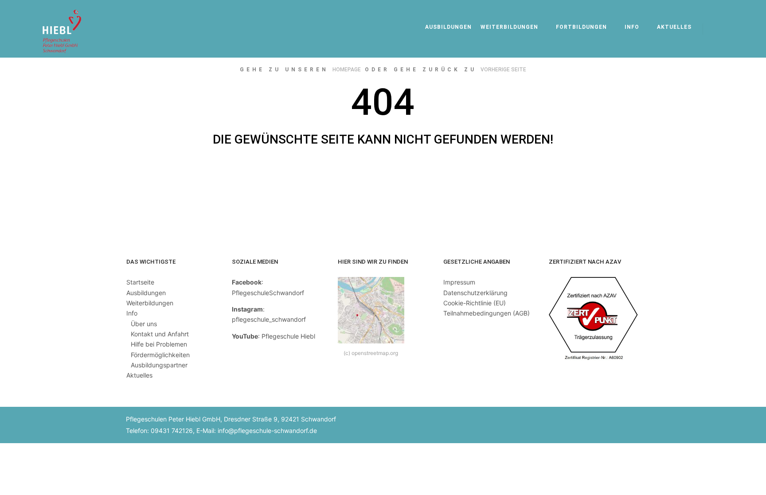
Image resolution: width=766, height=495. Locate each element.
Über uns (144, 323)
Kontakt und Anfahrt (160, 334)
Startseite (140, 282)
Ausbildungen (146, 292)
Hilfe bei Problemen (159, 344)
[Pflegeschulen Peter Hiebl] (62, 29)
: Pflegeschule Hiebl (273, 336)
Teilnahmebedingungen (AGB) (486, 313)
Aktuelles (139, 375)
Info (131, 313)
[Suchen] (718, 29)
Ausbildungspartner (159, 365)
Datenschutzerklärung (475, 292)
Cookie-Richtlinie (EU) (474, 303)
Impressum (459, 282)
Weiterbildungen (149, 303)
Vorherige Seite (503, 69)
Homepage (346, 69)
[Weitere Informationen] (734, 29)
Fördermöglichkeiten (160, 355)
